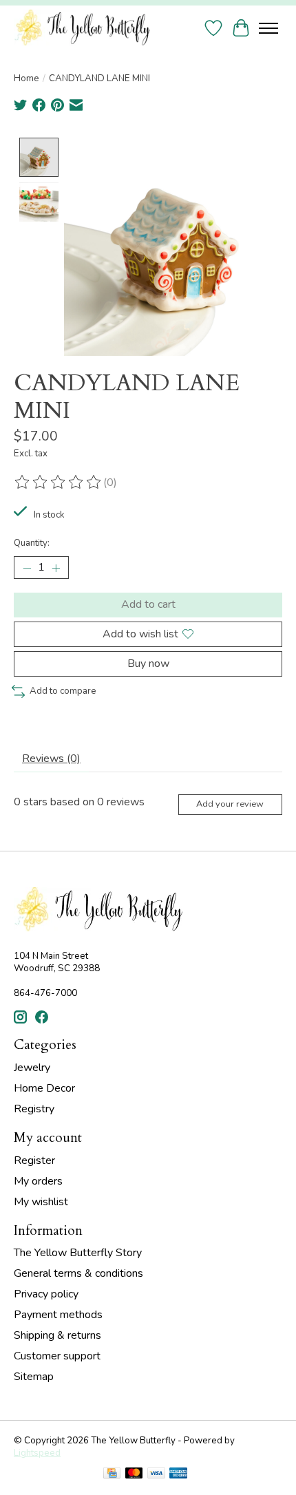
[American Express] (178, 1474)
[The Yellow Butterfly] (82, 28)
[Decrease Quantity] (27, 568)
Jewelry (32, 1067)
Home (26, 78)
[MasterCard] (134, 1474)
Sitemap (34, 1376)
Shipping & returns (57, 1335)
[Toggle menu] (268, 28)
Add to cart (148, 604)
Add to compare (63, 691)
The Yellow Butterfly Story (78, 1252)
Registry (34, 1108)
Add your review (230, 804)
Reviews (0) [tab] (51, 758)
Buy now (148, 663)
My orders (38, 1181)
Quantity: (32, 543)
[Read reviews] (58, 482)
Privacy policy (46, 1294)
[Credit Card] (111, 1474)
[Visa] (156, 1474)
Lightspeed (37, 1453)
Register (34, 1160)
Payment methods (58, 1314)
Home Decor (44, 1088)
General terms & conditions (78, 1273)
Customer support (57, 1356)
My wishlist (41, 1201)
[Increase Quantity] (56, 568)
